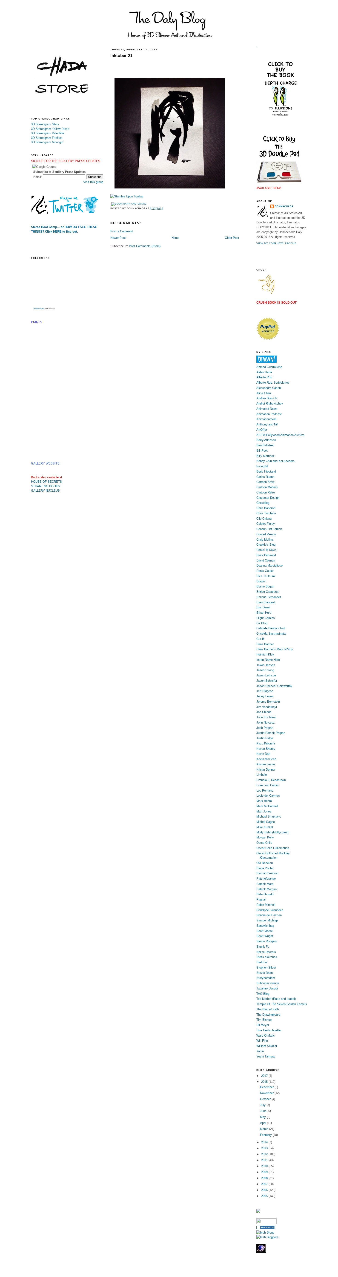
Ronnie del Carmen (269, 915)
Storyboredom (265, 978)
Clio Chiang (264, 518)
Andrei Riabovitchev (269, 403)
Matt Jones (263, 811)
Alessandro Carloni (268, 388)
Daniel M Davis (266, 550)
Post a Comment (121, 231)
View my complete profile (276, 243)
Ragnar (261, 899)
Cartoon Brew (265, 482)
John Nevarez (265, 722)
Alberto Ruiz (264, 377)
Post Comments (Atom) (144, 246)
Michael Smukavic (268, 816)
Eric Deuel (263, 607)
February (266, 1135)
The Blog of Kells (267, 1009)
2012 (265, 1154)
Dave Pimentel (266, 555)
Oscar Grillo (264, 842)
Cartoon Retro (265, 492)
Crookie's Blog (265, 544)
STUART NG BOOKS (45, 486)
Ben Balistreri (265, 445)
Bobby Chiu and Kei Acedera (275, 461)
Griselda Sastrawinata (271, 633)
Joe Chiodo (263, 712)
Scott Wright (264, 936)
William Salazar (266, 1046)
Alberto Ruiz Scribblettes (272, 382)
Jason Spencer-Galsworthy (274, 686)
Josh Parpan (264, 728)
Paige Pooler (264, 868)
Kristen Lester (265, 764)
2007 (265, 1184)
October (266, 1099)
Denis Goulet (265, 571)
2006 (265, 1190)
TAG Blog (262, 993)
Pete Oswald (264, 894)
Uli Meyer (262, 1025)
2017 (265, 1075)
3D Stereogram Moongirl (47, 142)
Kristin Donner (265, 769)
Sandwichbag (265, 925)
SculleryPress (38, 309)
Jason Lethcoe (266, 675)
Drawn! (261, 581)
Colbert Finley (265, 523)
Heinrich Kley (265, 654)
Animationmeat (266, 419)
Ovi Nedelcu (264, 863)
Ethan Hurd (263, 612)
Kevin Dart (263, 753)
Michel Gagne (265, 822)
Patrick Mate (264, 884)
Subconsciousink (267, 983)
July (263, 1105)
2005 (265, 1196)
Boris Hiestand (266, 471)
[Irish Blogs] (265, 1232)
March (264, 1129)
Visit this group (93, 182)
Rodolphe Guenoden (269, 910)
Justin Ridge (264, 738)
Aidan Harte (264, 372)
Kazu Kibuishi (265, 743)
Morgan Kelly (265, 837)
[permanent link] (126, 196)
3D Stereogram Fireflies (47, 138)
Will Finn (262, 1040)
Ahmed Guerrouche (269, 367)
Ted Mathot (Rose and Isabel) (276, 999)
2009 (265, 1172)
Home (175, 237)
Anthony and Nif (267, 424)
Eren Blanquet (265, 602)
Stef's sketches (266, 957)
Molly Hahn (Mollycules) (272, 832)
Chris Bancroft (265, 508)
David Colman (265, 560)
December (267, 1087)
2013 (265, 1148)
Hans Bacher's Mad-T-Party (274, 649)
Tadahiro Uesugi (267, 988)
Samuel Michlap (267, 920)
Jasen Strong (265, 670)
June (263, 1111)
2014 (265, 1142)
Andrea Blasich (266, 398)
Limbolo (261, 774)
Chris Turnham (266, 513)
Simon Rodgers (266, 941)
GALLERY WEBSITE (45, 463)
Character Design (267, 497)
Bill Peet (262, 450)
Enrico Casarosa (267, 591)
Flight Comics (265, 618)
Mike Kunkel (264, 827)
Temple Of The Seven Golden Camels (281, 1004)
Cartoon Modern (267, 487)
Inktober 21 (121, 55)
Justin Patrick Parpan (270, 733)
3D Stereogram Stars (45, 124)
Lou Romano (264, 790)
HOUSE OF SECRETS (46, 481)
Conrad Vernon (266, 534)
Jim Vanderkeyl (266, 707)
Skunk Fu (262, 946)
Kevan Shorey (265, 748)
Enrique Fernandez (268, 597)
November (267, 1093)
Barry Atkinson (266, 440)
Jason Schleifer (266, 680)
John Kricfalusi (266, 717)
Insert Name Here (268, 659)
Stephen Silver (266, 967)
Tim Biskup (264, 1019)
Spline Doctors (266, 952)
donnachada (284, 206)
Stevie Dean (264, 973)
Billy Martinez (265, 456)
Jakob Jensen (265, 665)
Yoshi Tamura (265, 1056)
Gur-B (260, 639)
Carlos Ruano (265, 477)
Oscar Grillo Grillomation (272, 848)
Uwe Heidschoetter (268, 1030)
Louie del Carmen (268, 795)
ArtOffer (261, 429)
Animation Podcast (269, 414)
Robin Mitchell (265, 904)
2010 (265, 1166)
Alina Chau (263, 393)
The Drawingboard (268, 1014)
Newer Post (118, 237)
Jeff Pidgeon (264, 691)
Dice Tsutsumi (265, 576)
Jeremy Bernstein (268, 701)
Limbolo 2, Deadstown (271, 780)
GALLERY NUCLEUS (45, 490)
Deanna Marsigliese (269, 565)
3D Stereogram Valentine (47, 133)
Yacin (260, 1051)
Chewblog (262, 503)
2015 (265, 1081)
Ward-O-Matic (265, 1035)
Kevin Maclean (266, 759)
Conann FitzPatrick (269, 529)
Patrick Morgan (266, 889)
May (263, 1117)
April (263, 1123)
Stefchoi (261, 962)
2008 (265, 1178)
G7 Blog (261, 623)
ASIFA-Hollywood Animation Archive (280, 435)
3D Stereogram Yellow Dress (50, 129)
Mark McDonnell (267, 806)
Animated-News (266, 408)
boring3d (262, 466)
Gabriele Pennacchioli (270, 628)
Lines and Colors (267, 785)
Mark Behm (264, 801)
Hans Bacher (265, 644)
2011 (265, 1160)
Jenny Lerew (264, 696)
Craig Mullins (265, 539)
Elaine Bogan (265, 586)
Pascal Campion (267, 873)
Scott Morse (264, 931)
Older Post (232, 237)
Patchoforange (266, 878)
